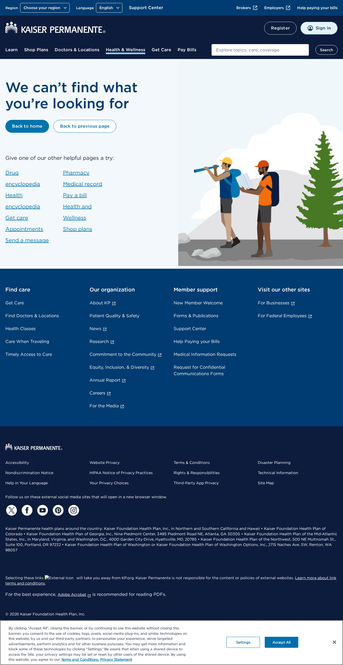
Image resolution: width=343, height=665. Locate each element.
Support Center (146, 7)
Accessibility (17, 462)
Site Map (266, 483)
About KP (100, 302)
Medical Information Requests (205, 354)
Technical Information (278, 473)
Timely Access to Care (28, 354)
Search (326, 50)
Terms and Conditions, (80, 659)
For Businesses (273, 302)
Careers (97, 393)
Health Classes (20, 328)
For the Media (104, 405)
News (95, 328)
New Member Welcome (198, 302)
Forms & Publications (196, 315)
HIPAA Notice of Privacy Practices (121, 473)
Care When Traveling (27, 341)
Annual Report (105, 380)
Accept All (281, 642)
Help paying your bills (317, 8)
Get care (16, 218)
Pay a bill (75, 195)
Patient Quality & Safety (114, 315)
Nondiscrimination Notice (29, 473)
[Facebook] (26, 510)
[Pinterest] (57, 510)
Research (99, 341)
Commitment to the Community (123, 354)
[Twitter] (10, 510)
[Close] (334, 642)
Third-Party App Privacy (196, 483)
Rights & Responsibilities (197, 473)
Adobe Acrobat (72, 594)
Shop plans (77, 229)
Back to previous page (85, 126)
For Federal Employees (282, 315)
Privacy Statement (116, 659)
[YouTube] (41, 510)
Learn (11, 49)
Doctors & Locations (77, 49)
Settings (243, 642)
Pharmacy (76, 172)
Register (280, 28)
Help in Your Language (26, 483)
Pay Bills (187, 49)
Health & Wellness (125, 49)
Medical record (82, 184)
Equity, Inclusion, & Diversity (119, 367)
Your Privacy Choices (109, 483)
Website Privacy (105, 462)
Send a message (27, 240)
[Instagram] (73, 510)
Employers (274, 8)
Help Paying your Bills (197, 341)
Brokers (243, 8)
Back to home (27, 126)
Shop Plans (36, 49)
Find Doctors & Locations (32, 315)
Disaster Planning (274, 462)
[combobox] (260, 50)
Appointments (24, 229)
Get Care (161, 49)
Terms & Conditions (192, 462)
